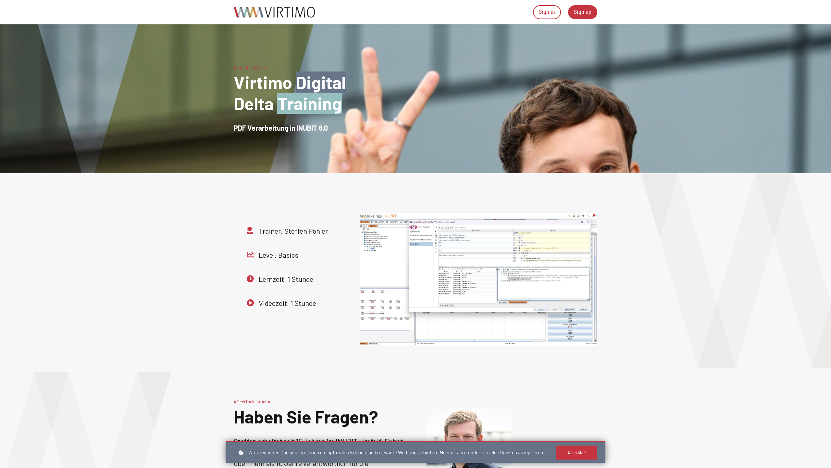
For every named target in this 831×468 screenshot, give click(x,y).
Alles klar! (576, 452)
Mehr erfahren (454, 452)
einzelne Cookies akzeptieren (512, 452)
